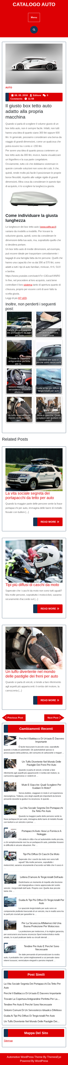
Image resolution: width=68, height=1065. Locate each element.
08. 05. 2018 (21, 95)
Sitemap (8, 1040)
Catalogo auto (34, 4)
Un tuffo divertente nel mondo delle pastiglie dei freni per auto (31, 673)
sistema (28, 284)
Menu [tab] (34, 17)
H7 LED (22, 298)
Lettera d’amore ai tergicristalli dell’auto (41, 877)
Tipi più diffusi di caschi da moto (32, 585)
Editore (37, 95)
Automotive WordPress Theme (25, 1057)
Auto (8, 87)
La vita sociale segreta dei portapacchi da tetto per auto (29, 495)
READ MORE (52, 523)
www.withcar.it (48, 226)
